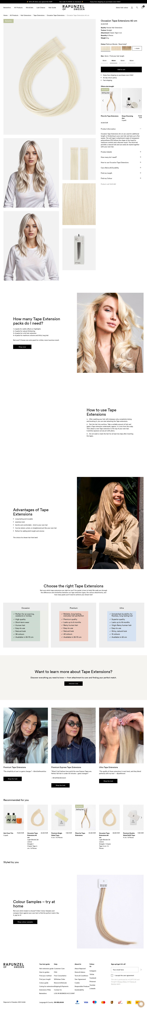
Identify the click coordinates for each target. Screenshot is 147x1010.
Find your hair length (117, 56)
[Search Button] (137, 7)
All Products (18, 7)
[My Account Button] (132, 7)
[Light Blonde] (116, 48)
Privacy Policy (122, 982)
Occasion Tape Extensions (55, 15)
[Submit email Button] (141, 969)
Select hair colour (122, 7)
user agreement (128, 975)
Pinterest (93, 981)
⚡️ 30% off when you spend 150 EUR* (39, 2)
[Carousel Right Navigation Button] (140, 100)
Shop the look (12, 779)
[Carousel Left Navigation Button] (103, 100)
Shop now (22, 347)
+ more (137, 48)
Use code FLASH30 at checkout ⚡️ (71, 2)
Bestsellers (7, 7)
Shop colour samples (25, 922)
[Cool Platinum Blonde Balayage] (126, 48)
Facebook (93, 978)
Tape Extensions (38, 15)
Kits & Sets (29, 7)
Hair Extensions (26, 15)
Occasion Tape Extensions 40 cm (78, 15)
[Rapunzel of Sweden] (73, 7)
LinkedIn (92, 988)
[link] (104, 61)
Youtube (92, 985)
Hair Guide (52, 7)
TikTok (92, 974)
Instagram (93, 971)
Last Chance (41, 7)
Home (5, 15)
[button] (49, 77)
